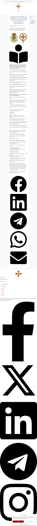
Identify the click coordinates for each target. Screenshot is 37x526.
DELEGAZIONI (3, 288)
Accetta (18, 521)
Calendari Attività (12, 26)
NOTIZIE (2, 291)
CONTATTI (2, 295)
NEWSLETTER (2, 293)
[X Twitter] (18, 398)
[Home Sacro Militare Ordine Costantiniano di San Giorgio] (18, 6)
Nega (30, 521)
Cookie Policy (21, 523)
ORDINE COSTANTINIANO (4, 284)
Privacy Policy (25, 523)
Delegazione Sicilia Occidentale (17, 25)
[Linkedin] (18, 441)
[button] (34, 515)
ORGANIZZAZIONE (3, 286)
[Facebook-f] (18, 361)
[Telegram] (18, 480)
